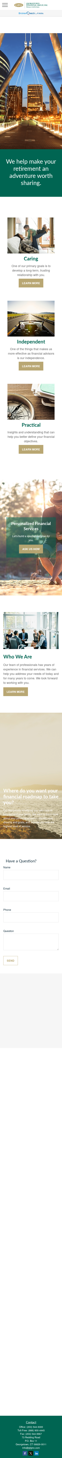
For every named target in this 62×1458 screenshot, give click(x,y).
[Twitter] (30, 1453)
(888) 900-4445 (36, 1430)
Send (10, 960)
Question (8, 931)
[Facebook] (25, 1453)
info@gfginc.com (31, 1447)
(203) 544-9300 (35, 1426)
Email (6, 888)
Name (6, 867)
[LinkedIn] (36, 1453)
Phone (7, 910)
